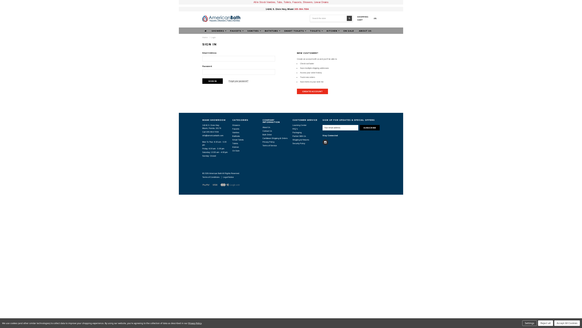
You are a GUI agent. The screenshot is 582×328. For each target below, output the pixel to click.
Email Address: (209, 53)
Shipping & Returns (301, 140)
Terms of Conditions (211, 177)
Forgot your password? (238, 81)
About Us (365, 31)
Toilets (235, 143)
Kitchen (235, 147)
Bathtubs (236, 136)
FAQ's (295, 129)
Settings (529, 323)
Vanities (235, 133)
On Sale (348, 31)
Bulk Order (267, 135)
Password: (207, 66)
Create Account (312, 91)
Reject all (545, 323)
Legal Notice (228, 177)
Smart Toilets (238, 140)
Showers (236, 125)
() (367, 18)
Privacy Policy (268, 142)
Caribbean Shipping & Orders (275, 138)
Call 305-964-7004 (210, 132)
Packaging (297, 133)
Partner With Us (299, 136)
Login (213, 37)
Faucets (235, 129)
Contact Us (267, 131)
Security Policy (299, 143)
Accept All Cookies (567, 323)
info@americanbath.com (212, 136)
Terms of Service (270, 146)
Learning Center (300, 125)
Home (205, 37)
